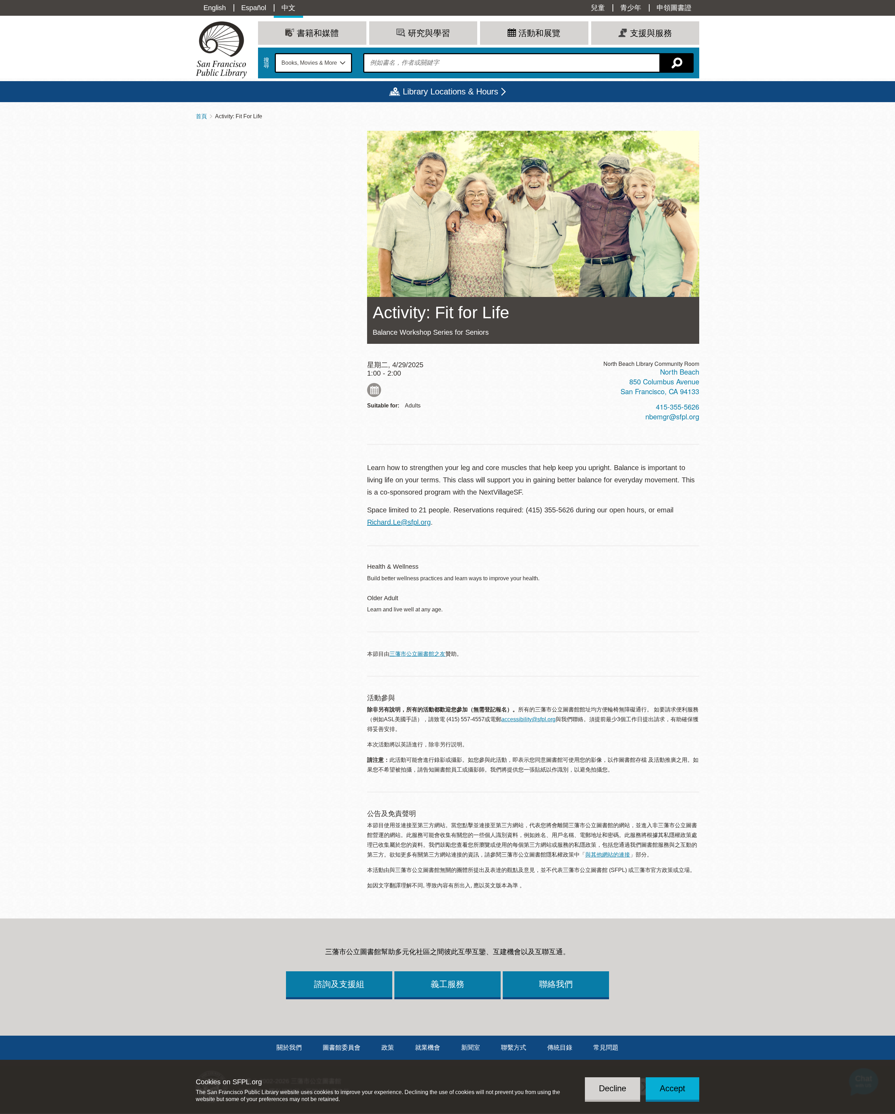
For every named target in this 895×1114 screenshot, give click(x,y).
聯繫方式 (513, 1047)
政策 (387, 1047)
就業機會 (427, 1047)
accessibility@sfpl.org (528, 719)
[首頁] (221, 49)
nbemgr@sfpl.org (672, 416)
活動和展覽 (539, 33)
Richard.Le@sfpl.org (399, 522)
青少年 (630, 8)
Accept (672, 1088)
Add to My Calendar (374, 390)
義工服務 (447, 984)
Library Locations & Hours (450, 91)
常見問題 (605, 1047)
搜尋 (266, 63)
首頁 (201, 116)
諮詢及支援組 (339, 984)
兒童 (598, 8)
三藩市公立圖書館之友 (417, 654)
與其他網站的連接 (607, 855)
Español (253, 8)
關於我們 (289, 1047)
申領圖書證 (674, 8)
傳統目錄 (559, 1047)
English (214, 8)
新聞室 (470, 1047)
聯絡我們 (556, 984)
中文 (288, 8)
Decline (612, 1088)
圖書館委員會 (341, 1047)
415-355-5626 (677, 407)
